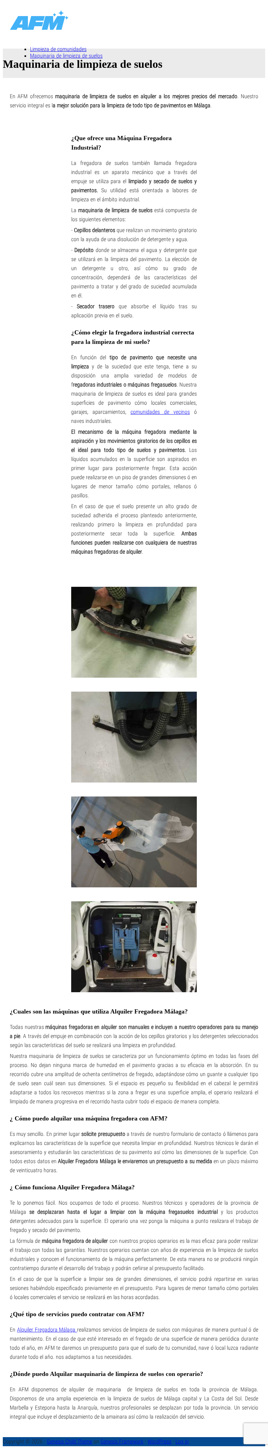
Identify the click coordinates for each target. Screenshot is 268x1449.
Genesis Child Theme (69, 1441)
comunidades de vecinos (160, 412)
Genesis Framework (121, 1441)
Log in (182, 1441)
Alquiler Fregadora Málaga (47, 1329)
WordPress (159, 1441)
